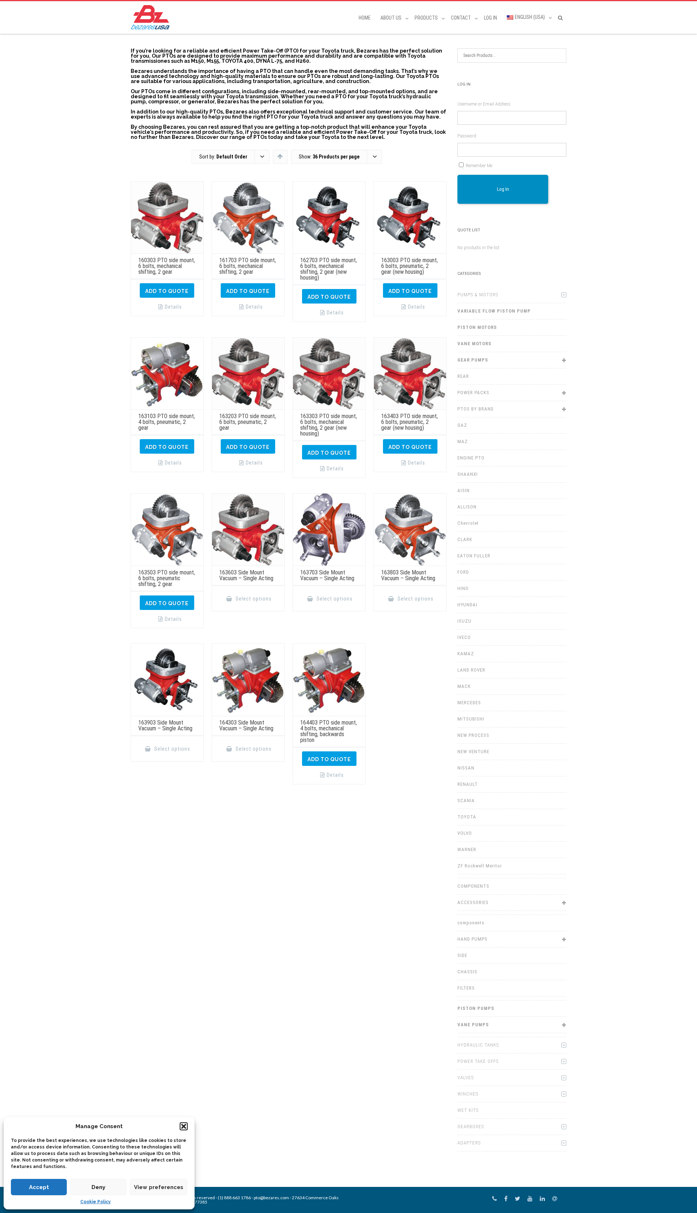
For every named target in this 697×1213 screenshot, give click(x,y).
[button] (183, 1126)
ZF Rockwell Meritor (479, 866)
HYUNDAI (467, 604)
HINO (463, 588)
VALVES (465, 1077)
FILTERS (466, 988)
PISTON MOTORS (477, 327)
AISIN (463, 490)
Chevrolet (468, 523)
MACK (464, 686)
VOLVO (464, 833)
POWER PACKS (473, 392)
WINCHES (467, 1094)
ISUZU (464, 621)
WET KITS (467, 1110)
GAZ (462, 425)
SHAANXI (467, 474)
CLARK (464, 539)
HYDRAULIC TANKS (478, 1045)
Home (365, 18)
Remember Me (479, 165)
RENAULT (467, 784)
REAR (463, 376)
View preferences (158, 1187)
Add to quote (167, 291)
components (470, 922)
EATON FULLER (473, 555)
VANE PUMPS (473, 1024)
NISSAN (465, 768)
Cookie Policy (95, 1201)
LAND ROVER (471, 670)
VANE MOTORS (474, 343)
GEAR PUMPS (472, 360)
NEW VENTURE (473, 751)
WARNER (466, 849)
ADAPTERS (469, 1143)
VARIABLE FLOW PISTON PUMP (494, 311)
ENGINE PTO (471, 458)
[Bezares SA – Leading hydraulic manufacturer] (152, 17)
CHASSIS (467, 971)
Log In (490, 18)
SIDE (462, 955)
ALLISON (467, 506)
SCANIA (466, 800)
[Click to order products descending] (280, 156)
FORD (463, 572)
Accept (39, 1187)
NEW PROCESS (473, 735)
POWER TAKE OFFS (477, 1061)
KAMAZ (465, 653)
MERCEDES (469, 702)
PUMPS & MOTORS (477, 294)
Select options (253, 599)
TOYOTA (466, 817)
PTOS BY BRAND (475, 409)
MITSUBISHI (470, 719)
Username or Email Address (483, 104)
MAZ (462, 441)
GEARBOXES (470, 1126)
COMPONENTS (473, 886)
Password (466, 136)
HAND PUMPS (472, 939)
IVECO (464, 637)
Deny (98, 1187)
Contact (461, 18)
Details (173, 307)
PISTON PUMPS (475, 1008)
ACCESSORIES (473, 902)
